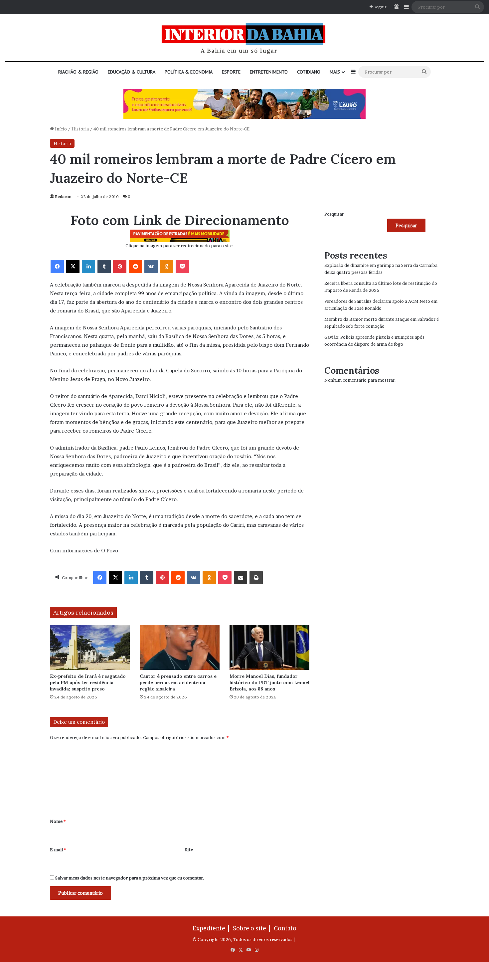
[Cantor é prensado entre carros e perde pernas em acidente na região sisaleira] (180, 647)
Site (189, 849)
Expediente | (212, 928)
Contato (285, 928)
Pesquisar (334, 214)
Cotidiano (308, 72)
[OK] (166, 266)
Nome (58, 821)
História (80, 128)
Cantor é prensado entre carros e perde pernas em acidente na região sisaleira (178, 682)
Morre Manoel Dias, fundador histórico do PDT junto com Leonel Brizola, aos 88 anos (269, 682)
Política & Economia (189, 72)
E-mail (58, 849)
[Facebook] (57, 266)
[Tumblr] (104, 266)
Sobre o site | (253, 928)
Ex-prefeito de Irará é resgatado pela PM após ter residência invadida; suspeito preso (88, 682)
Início (60, 128)
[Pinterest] (119, 266)
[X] (73, 266)
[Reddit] (135, 266)
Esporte (231, 72)
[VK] (151, 266)
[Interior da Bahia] (244, 38)
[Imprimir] (256, 577)
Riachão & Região (78, 72)
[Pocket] (182, 266)
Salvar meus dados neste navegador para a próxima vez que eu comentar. (129, 877)
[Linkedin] (88, 266)
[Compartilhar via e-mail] (240, 577)
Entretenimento (269, 72)
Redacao (63, 196)
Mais (335, 72)
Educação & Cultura (131, 72)
